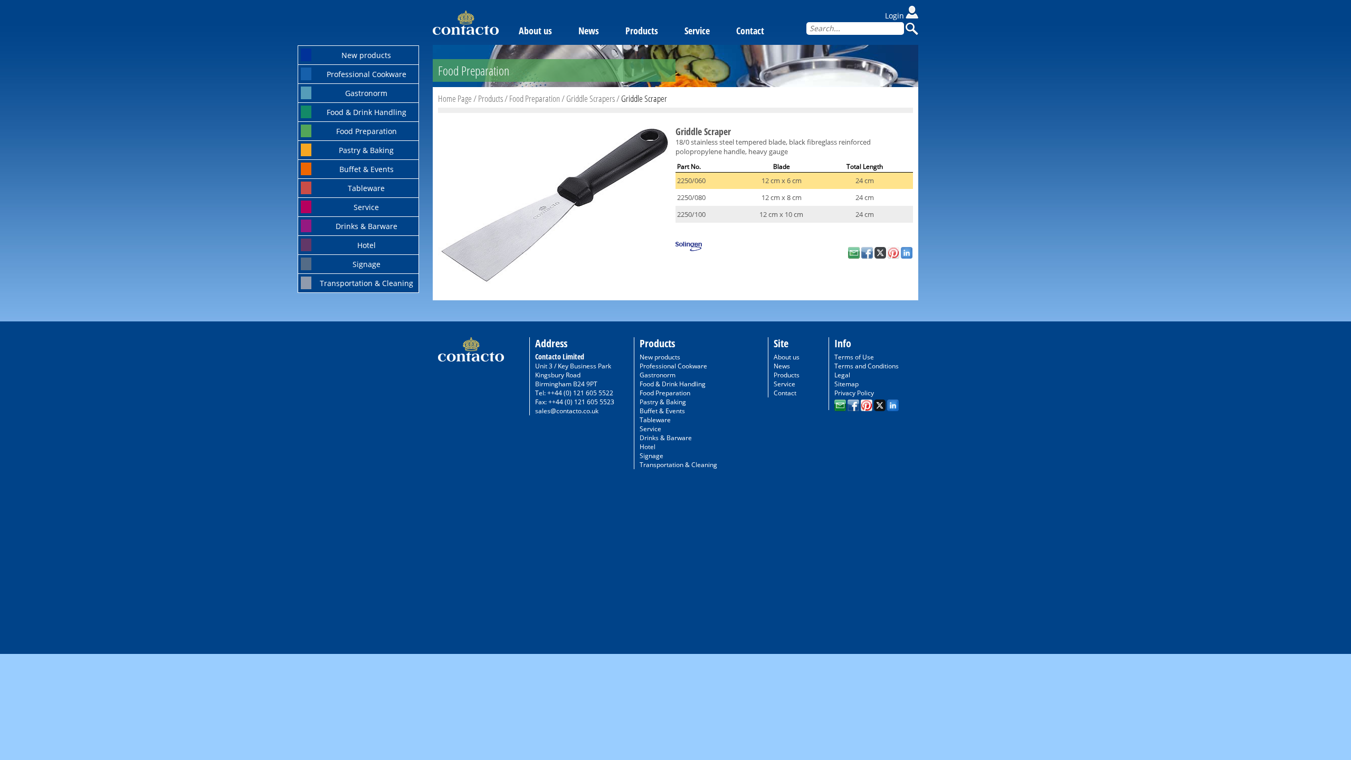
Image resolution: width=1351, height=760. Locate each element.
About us (535, 30)
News (588, 30)
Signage (366, 264)
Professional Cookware (366, 74)
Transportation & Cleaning (366, 283)
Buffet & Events (366, 169)
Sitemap (846, 383)
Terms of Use (854, 357)
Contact (750, 30)
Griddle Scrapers (590, 98)
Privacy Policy (854, 392)
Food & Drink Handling (366, 112)
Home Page (455, 98)
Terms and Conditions (866, 366)
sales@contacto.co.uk (566, 410)
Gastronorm (366, 93)
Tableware (366, 188)
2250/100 (691, 214)
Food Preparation (366, 131)
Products (641, 30)
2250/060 (691, 180)
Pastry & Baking (366, 150)
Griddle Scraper (644, 98)
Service (366, 207)
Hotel (366, 245)
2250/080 (691, 197)
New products (366, 55)
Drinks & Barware (366, 226)
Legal (842, 374)
